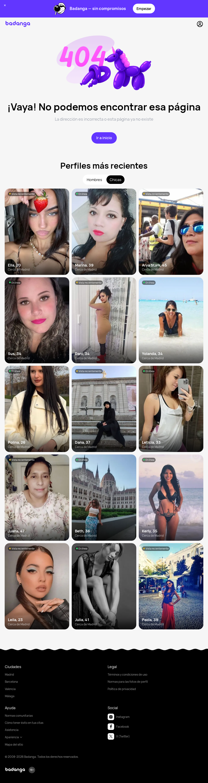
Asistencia (11, 730)
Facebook (122, 726)
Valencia (10, 689)
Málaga (9, 696)
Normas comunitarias (19, 715)
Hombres (94, 179)
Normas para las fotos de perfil (128, 682)
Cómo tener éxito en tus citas (24, 723)
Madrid (9, 674)
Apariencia (12, 737)
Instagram (123, 717)
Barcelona (11, 682)
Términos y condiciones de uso (127, 674)
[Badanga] (18, 24)
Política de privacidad (122, 689)
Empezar (143, 8)
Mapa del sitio (14, 744)
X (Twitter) (123, 736)
